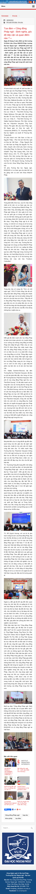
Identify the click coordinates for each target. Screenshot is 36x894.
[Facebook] (13, 810)
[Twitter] (15, 810)
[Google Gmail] (20, 810)
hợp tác (25, 815)
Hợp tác (14, 16)
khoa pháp (8, 818)
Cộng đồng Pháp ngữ (12, 815)
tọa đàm (18, 818)
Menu (3, 6)
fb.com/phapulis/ (22, 891)
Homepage (4, 16)
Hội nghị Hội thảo (11, 22)
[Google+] (17, 810)
